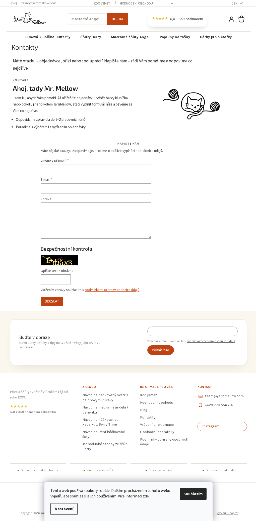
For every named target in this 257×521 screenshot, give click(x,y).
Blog (141, 410)
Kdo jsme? (100, 3)
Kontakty (145, 417)
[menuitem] (46, 37)
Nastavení (62, 509)
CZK (233, 3)
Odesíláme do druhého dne (39, 470)
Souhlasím (191, 494)
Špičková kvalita (157, 470)
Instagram (207, 426)
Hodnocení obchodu (134, 3)
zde (144, 496)
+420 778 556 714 (216, 405)
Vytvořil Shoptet (226, 513)
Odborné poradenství (217, 470)
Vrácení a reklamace (155, 425)
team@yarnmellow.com (221, 396)
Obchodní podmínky (155, 432)
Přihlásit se (157, 350)
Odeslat (50, 301)
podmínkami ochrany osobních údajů (110, 289)
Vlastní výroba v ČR (98, 470)
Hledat (115, 19)
